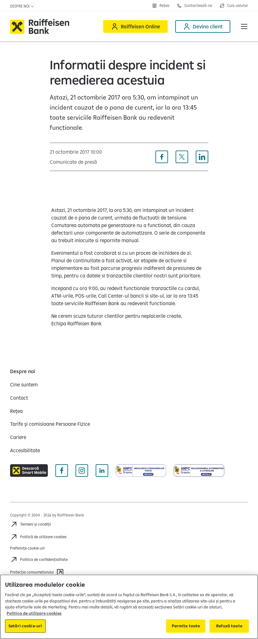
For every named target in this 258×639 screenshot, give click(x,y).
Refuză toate (229, 625)
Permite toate (186, 625)
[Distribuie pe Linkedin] (202, 157)
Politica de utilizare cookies (34, 613)
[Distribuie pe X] (182, 157)
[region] (129, 606)
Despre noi (20, 6)
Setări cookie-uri (25, 625)
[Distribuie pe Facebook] (161, 157)
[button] (244, 26)
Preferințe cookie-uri (27, 548)
